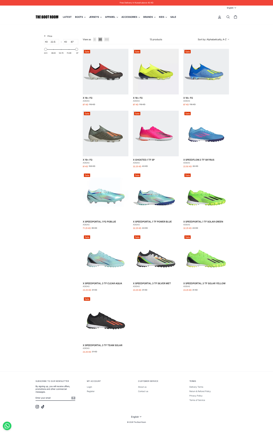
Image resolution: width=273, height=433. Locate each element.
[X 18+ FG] (105, 71)
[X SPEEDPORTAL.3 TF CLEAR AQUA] (105, 257)
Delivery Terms (196, 387)
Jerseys (94, 17)
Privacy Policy (195, 395)
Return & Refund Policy (200, 391)
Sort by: (212, 39)
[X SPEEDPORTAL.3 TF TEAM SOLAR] (105, 319)
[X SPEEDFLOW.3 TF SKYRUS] (206, 133)
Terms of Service (197, 400)
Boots (79, 17)
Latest (67, 17)
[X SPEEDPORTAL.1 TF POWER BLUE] (156, 195)
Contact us (143, 391)
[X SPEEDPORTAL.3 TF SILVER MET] (156, 257)
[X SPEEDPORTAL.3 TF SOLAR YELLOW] (206, 257)
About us (142, 387)
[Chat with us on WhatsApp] (7, 426)
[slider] (45, 49)
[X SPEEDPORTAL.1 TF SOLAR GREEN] (206, 195)
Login (89, 387)
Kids (162, 17)
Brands (148, 17)
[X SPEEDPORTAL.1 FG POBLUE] (105, 195)
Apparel (110, 17)
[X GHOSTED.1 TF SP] (156, 133)
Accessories (129, 17)
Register (91, 391)
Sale (173, 17)
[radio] (94, 39)
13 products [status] (156, 39)
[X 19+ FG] (105, 133)
